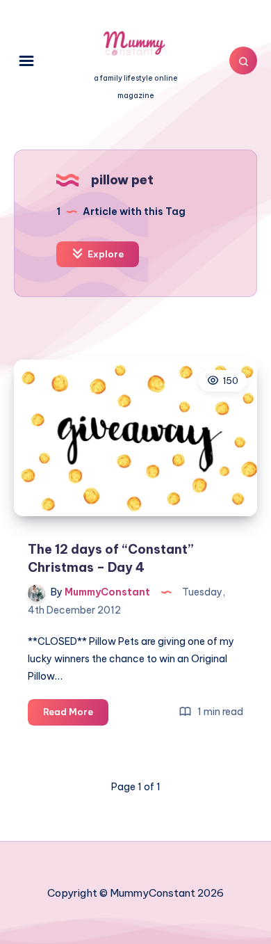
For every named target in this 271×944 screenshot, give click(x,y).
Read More (75, 715)
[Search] (243, 60)
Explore (104, 253)
